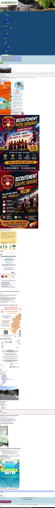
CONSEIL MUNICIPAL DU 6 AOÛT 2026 (7, 56)
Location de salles (3, 51)
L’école (4, 38)
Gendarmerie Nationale (5, 48)
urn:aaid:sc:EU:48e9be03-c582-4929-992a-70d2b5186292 (7, 418)
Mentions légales (3, 408)
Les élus (2, 407)
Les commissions (6, 18)
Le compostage (6, 36)
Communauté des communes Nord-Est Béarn (6, 379)
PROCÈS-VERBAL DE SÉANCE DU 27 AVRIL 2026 (8, 59)
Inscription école (6, 39)
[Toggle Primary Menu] (1, 11)
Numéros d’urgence (3, 375)
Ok (30, 507)
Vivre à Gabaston (3, 26)
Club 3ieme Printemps (7, 29)
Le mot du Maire (6, 16)
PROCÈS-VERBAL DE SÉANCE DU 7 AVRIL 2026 (8, 61)
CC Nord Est (4, 50)
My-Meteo (5, 371)
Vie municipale (3, 14)
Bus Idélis (4, 381)
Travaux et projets (5, 23)
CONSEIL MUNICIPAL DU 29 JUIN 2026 (7, 58)
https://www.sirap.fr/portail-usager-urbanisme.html (6, 421)
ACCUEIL (21, 497)
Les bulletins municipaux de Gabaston (9, 20)
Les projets (5, 24)
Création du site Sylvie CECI (34, 504)
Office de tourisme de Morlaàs (5, 378)
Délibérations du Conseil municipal (17, 56)
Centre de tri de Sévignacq (4, 377)
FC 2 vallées (5, 32)
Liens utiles (2, 383)
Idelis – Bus (4, 44)
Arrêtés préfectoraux (4, 412)
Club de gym (6, 30)
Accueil (2, 13)
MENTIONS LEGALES (26, 497)
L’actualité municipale (5, 22)
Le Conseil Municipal (7, 17)
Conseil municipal (5, 15)
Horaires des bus (5, 380)
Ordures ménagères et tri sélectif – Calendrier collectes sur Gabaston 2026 (13, 35)
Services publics (5, 49)
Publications (4, 19)
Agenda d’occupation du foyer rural (7, 52)
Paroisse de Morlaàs (3, 382)
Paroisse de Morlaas (5, 45)
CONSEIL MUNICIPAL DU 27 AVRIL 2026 (7, 60)
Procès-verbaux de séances (19, 57)
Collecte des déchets (3, 376)
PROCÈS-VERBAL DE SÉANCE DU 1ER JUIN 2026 (8, 57)
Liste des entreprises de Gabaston (8, 42)
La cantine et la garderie (7, 40)
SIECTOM (5, 37)
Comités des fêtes (6, 31)
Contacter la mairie (3, 374)
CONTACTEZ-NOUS (32, 497)
